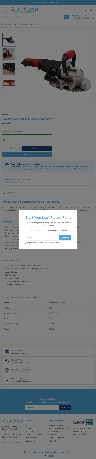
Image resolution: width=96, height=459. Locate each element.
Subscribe (65, 238)
